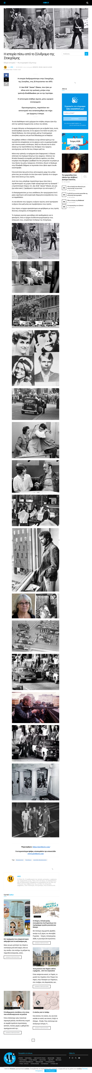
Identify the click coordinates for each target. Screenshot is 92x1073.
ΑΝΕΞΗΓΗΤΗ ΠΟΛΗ (39, 1058)
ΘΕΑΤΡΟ (51, 1060)
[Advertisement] (31, 867)
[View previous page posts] (29, 1040)
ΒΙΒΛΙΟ (59, 1058)
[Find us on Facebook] (69, 1058)
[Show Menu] (4, 2)
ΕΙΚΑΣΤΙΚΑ (43, 1060)
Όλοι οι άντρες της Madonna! (75, 200)
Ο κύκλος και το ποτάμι (41, 1012)
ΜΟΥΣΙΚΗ (58, 1060)
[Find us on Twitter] (76, 1058)
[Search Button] (87, 2)
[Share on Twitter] (6, 79)
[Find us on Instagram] (72, 1058)
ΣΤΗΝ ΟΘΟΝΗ (33, 1060)
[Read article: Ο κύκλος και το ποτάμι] (46, 1000)
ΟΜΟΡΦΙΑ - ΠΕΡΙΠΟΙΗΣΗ (12, 1007)
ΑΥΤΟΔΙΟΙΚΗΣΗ (50, 1062)
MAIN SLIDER (47, 67)
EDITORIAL (28, 1058)
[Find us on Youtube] (79, 1058)
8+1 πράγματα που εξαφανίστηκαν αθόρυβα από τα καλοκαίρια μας (16, 940)
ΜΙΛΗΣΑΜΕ (51, 1058)
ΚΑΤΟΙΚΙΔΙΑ (44, 1063)
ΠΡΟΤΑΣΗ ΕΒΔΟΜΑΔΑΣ (26, 1062)
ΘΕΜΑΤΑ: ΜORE (38, 67)
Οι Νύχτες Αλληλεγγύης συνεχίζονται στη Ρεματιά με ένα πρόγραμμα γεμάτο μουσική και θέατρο (44, 924)
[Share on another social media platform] (6, 84)
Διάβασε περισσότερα (14, 957)
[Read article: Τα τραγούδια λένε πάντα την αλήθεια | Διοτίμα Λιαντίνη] (75, 163)
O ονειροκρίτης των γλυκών (75, 205)
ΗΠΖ (12, 67)
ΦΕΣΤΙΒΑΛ (37, 916)
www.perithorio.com (35, 854)
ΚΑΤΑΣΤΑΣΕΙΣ (35, 1063)
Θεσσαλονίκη (19, 860)
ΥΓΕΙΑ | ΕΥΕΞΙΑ (24, 1063)
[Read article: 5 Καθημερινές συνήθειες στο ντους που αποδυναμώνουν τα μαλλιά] (17, 1000)
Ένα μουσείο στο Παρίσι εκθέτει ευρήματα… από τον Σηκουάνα (44, 970)
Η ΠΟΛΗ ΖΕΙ (54, 1063)
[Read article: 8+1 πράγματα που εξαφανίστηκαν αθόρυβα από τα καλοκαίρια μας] (17, 918)
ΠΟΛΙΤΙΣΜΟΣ (23, 1060)
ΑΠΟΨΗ (20, 1058)
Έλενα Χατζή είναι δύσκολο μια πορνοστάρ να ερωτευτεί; (76, 187)
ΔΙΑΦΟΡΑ (37, 964)
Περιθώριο (28, 860)
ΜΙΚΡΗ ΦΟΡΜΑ (38, 1007)
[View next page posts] (33, 1040)
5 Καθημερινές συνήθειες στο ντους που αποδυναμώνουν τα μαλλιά (16, 1013)
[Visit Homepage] (46, 3)
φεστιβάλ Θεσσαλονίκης (40, 860)
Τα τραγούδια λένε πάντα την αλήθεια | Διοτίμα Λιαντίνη (70, 177)
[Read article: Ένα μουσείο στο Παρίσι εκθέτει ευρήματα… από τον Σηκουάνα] (46, 956)
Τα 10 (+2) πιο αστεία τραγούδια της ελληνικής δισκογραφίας (77, 194)
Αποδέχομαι (50, 1071)
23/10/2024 (19, 67)
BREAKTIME (8, 934)
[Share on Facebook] (6, 75)
